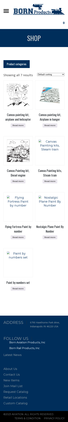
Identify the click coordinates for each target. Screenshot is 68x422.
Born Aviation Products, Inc (27, 342)
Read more (18, 125)
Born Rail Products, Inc (24, 348)
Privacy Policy (54, 418)
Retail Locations (15, 397)
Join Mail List (13, 386)
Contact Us (11, 374)
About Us (10, 369)
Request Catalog (15, 392)
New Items (11, 380)
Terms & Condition (28, 418)
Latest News (12, 355)
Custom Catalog (15, 403)
